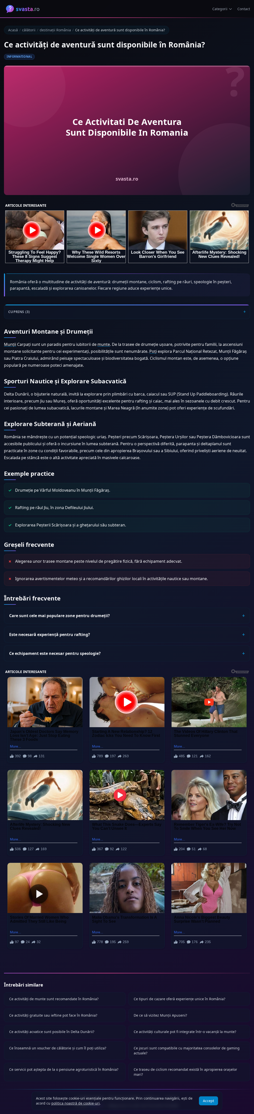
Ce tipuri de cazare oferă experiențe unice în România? (179, 998)
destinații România (55, 30)
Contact (243, 8)
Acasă (13, 30)
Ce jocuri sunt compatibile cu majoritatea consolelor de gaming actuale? (187, 1050)
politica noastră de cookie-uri (75, 1103)
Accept (208, 1100)
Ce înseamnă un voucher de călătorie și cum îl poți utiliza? (57, 1048)
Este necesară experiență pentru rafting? (49, 634)
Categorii (219, 8)
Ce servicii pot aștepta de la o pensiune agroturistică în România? (63, 1069)
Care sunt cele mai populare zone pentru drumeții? (59, 615)
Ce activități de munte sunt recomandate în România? (53, 998)
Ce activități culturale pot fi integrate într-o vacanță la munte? (185, 1031)
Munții (10, 344)
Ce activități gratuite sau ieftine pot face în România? (53, 1015)
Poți (153, 351)
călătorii (28, 30)
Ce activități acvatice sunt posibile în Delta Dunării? (51, 1031)
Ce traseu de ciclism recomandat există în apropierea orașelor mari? (185, 1072)
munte (103, 344)
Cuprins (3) (19, 311)
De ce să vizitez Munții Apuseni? (160, 1015)
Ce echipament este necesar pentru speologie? (55, 653)
